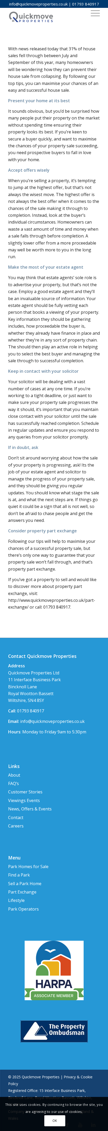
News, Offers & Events (30, 809)
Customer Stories (25, 792)
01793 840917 (85, 4)
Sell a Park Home (24, 883)
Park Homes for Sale (28, 866)
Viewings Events (24, 800)
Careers (16, 826)
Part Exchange (22, 892)
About (14, 775)
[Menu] (92, 12)
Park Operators (23, 909)
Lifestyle (16, 900)
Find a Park (19, 875)
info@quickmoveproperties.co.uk (38, 4)
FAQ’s (13, 783)
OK (54, 1120)
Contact (15, 817)
